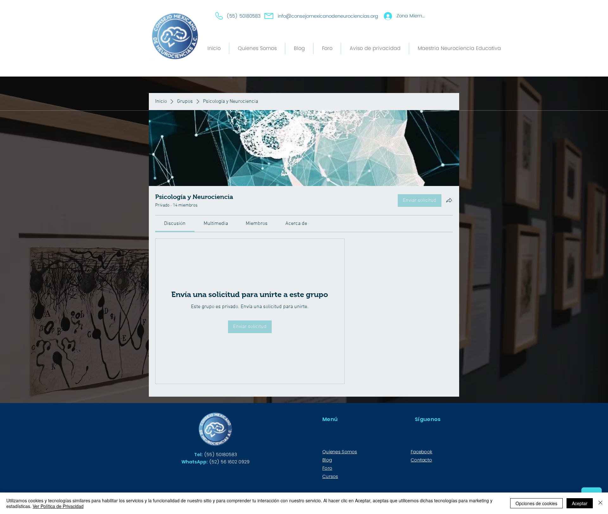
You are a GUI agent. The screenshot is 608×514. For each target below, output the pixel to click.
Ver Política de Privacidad (58, 506)
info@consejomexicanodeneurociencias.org (328, 16)
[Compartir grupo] (449, 200)
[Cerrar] (600, 503)
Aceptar (579, 503)
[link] (175, 223)
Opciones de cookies (536, 503)
